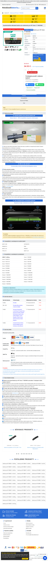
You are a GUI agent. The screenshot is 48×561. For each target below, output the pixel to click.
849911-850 (4, 244)
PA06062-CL (4, 246)
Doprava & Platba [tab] (24, 100)
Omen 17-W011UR (6, 261)
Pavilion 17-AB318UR (28, 281)
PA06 (25, 246)
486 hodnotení (33, 33)
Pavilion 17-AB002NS (28, 272)
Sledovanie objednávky (7, 533)
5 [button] (23, 453)
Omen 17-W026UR (27, 263)
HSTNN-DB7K (26, 244)
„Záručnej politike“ (9, 186)
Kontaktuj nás (43, 4)
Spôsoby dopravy (6, 534)
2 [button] (18, 453)
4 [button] (21, 453)
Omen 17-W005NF (27, 259)
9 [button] (29, 453)
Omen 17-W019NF (27, 261)
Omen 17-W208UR (27, 268)
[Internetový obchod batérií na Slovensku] (11, 8)
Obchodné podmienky (7, 528)
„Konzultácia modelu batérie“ (38, 237)
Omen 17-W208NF (27, 266)
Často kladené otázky (30, 524)
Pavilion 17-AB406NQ (6, 283)
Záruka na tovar (6, 524)
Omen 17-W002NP (27, 257)
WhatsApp (41, 84)
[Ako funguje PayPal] (24, 550)
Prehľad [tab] (24, 95)
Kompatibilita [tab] (24, 98)
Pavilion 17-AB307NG (28, 279)
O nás (37, 4)
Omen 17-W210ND (6, 270)
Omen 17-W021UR (6, 263)
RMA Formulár (29, 528)
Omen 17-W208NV (6, 268)
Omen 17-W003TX (6, 259)
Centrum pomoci (30, 4)
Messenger (31, 84)
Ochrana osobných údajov (8, 526)
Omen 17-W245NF (5, 272)
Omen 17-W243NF (27, 270)
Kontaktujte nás (15, 393)
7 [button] (26, 453)
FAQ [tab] (24, 103)
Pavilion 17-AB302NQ (6, 279)
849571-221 (26, 250)
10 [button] (31, 453)
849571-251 (4, 248)
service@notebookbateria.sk (32, 534)
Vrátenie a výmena (29, 526)
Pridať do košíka (33, 72)
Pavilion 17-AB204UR (6, 277)
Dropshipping (6, 538)
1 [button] (16, 453)
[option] (13, 38)
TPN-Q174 (4, 250)
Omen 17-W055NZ (6, 266)
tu (15, 557)
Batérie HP (7, 12)
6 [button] (24, 453)
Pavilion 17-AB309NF (6, 281)
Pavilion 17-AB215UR (28, 277)
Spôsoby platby (6, 536)
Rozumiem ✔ (25, 558)
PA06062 (26, 248)
